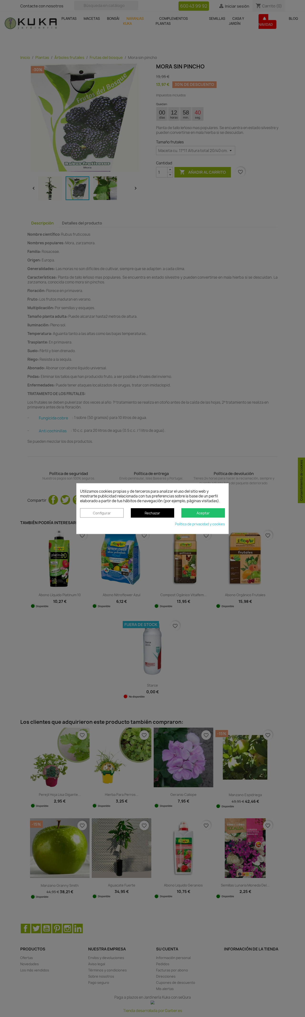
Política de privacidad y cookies (200, 524)
